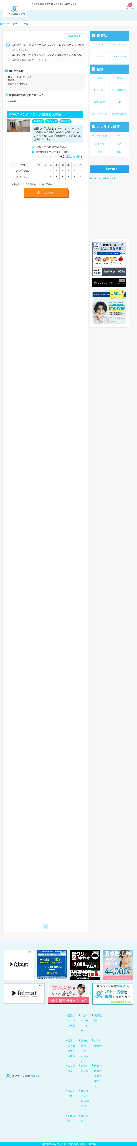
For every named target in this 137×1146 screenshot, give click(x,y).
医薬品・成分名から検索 (71, 1048)
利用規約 (71, 1118)
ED (119, 102)
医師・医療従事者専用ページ (98, 1075)
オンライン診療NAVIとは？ (85, 1098)
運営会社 (84, 1118)
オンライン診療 (108, 127)
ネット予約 (49, 192)
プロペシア (99, 44)
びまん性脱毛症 (119, 90)
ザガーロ (99, 56)
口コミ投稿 (71, 1093)
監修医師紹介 (84, 1068)
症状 (100, 69)
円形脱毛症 (99, 90)
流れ (119, 144)
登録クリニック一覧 (71, 1020)
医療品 (102, 35)
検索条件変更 (74, 36)
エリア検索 (71, 1068)
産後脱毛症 (99, 102)
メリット (119, 135)
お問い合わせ (98, 1043)
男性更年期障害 (119, 114)
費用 (99, 152)
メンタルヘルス (99, 114)
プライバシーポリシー (84, 1023)
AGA (99, 78)
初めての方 (129, 9)
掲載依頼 (98, 1018)
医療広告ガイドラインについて (84, 1050)
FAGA (119, 78)
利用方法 (99, 144)
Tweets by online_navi (102, 178)
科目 (119, 152)
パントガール (119, 56)
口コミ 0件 (74, 156)
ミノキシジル (119, 44)
